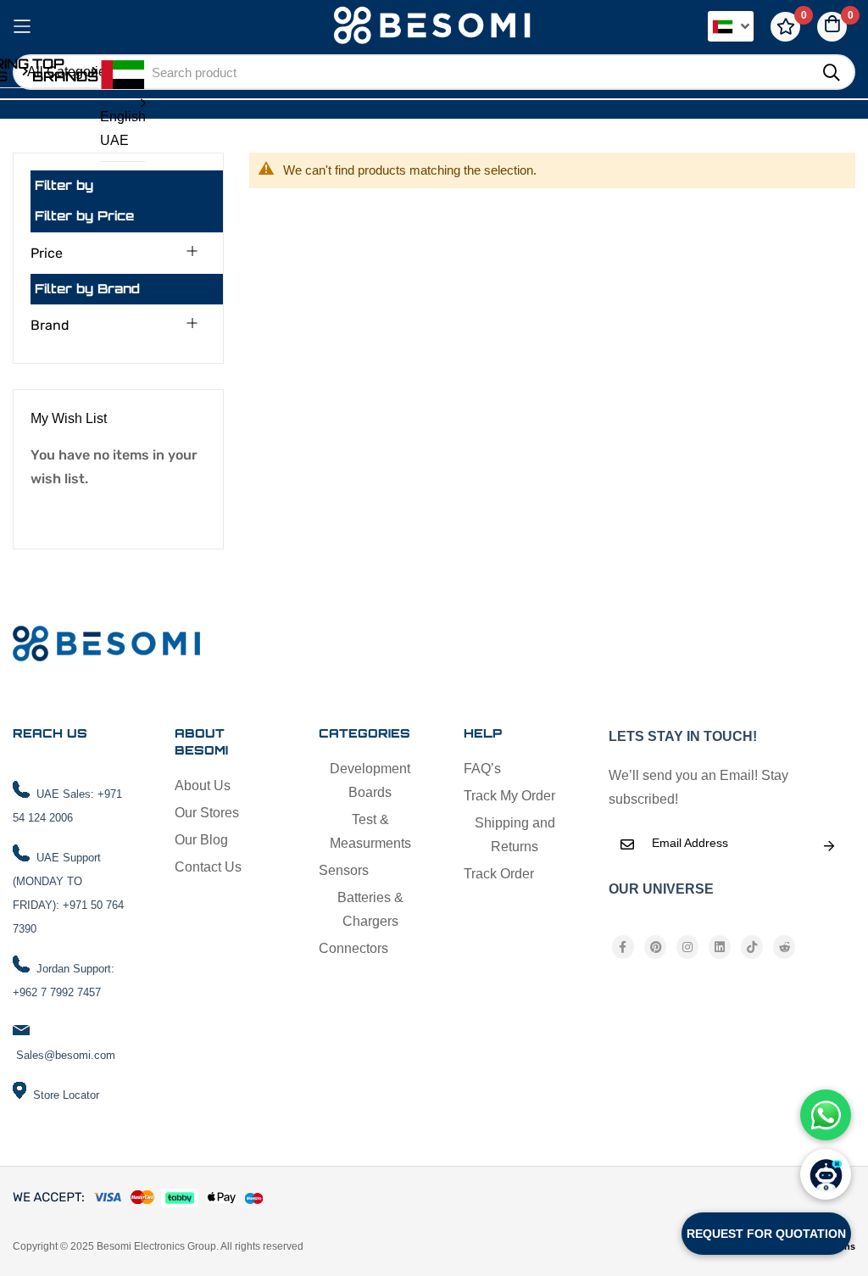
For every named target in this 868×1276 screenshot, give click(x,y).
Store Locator (66, 1095)
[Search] (832, 73)
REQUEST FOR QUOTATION (766, 1233)
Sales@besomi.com (65, 1055)
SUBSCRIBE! (829, 846)
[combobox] (473, 72)
